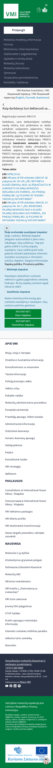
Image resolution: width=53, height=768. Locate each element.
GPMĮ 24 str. (14, 174)
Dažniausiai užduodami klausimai (23, 567)
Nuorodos (10, 645)
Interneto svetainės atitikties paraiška (26, 631)
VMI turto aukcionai (16, 599)
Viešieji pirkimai (13, 445)
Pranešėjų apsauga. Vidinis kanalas (24, 417)
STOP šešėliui (12, 613)
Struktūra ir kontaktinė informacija (24, 360)
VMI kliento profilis (15, 519)
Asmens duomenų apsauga (20, 438)
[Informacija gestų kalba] (39, 12)
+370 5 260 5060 (14, 668)
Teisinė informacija (15, 374)
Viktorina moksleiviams (18, 581)
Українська (42, 97)
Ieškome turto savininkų (18, 638)
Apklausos (10, 474)
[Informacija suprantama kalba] (44, 12)
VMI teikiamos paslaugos (19, 511)
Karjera (9, 452)
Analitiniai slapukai (18, 292)
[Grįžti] (3, 104)
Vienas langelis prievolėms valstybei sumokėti (24, 534)
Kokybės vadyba (14, 395)
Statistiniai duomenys (17, 431)
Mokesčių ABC (13, 574)
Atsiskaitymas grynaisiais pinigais (23, 560)
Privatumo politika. (33, 264)
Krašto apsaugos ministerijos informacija (21, 622)
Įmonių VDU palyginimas (18, 606)
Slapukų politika (13, 264)
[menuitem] (22, 40)
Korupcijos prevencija (16, 410)
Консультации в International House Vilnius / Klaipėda (25, 502)
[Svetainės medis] (46, 5)
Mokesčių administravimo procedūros (26, 403)
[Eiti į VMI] (17, 11)
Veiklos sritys (12, 388)
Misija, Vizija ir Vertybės (18, 353)
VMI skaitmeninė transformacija (22, 526)
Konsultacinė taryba (16, 459)
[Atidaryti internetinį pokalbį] (46, 761)
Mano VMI (25, 682)
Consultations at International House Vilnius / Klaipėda (25, 492)
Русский (30, 97)
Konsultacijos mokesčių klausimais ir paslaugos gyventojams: (25, 662)
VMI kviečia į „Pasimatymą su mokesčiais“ (21, 590)
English (20, 97)
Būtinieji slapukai (17, 269)
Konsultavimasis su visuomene (22, 367)
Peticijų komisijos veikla (18, 381)
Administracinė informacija (20, 424)
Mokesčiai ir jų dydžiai (17, 553)
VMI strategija (13, 466)
